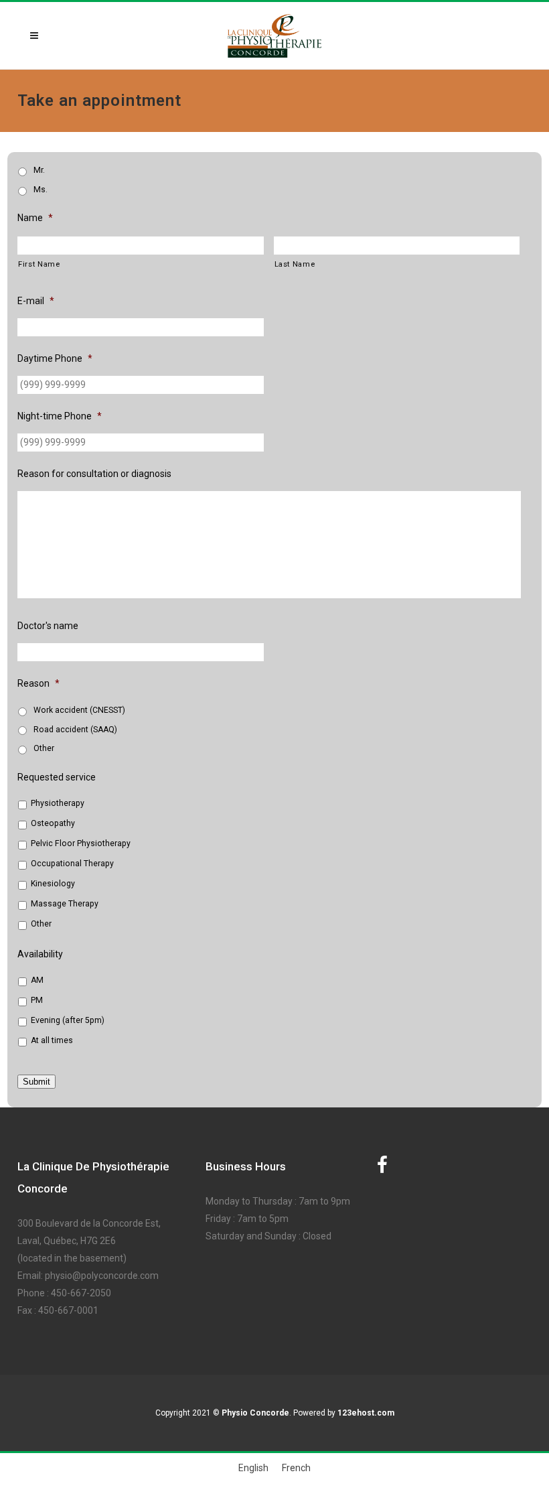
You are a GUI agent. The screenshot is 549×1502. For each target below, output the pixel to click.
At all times (52, 1040)
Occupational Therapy (72, 863)
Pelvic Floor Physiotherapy (81, 843)
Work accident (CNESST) (79, 710)
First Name (39, 264)
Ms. (40, 189)
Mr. (39, 170)
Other (43, 748)
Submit (36, 1082)
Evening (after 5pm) (67, 1020)
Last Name (294, 264)
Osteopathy (53, 823)
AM (37, 980)
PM (37, 1000)
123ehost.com (365, 1413)
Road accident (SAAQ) (75, 729)
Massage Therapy (64, 903)
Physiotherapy (57, 803)
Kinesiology (53, 883)
